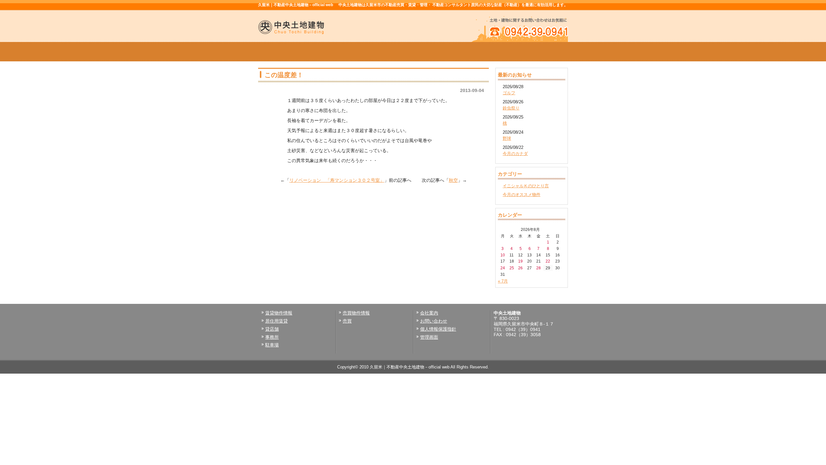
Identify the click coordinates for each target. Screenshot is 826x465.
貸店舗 (272, 329)
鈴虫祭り (511, 108)
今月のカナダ (515, 153)
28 (538, 268)
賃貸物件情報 (351, 51)
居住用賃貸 (276, 321)
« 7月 (503, 281)
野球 (507, 138)
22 (548, 261)
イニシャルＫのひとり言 (526, 185)
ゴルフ (509, 92)
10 (502, 255)
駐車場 (272, 344)
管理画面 (429, 337)
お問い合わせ (433, 321)
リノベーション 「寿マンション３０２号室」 (336, 180)
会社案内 (475, 51)
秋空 (453, 180)
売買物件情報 (413, 51)
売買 (347, 321)
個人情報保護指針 (438, 329)
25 (511, 268)
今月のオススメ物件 (521, 194)
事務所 (272, 337)
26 (520, 268)
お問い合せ (537, 51)
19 (520, 261)
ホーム (289, 51)
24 (502, 268)
